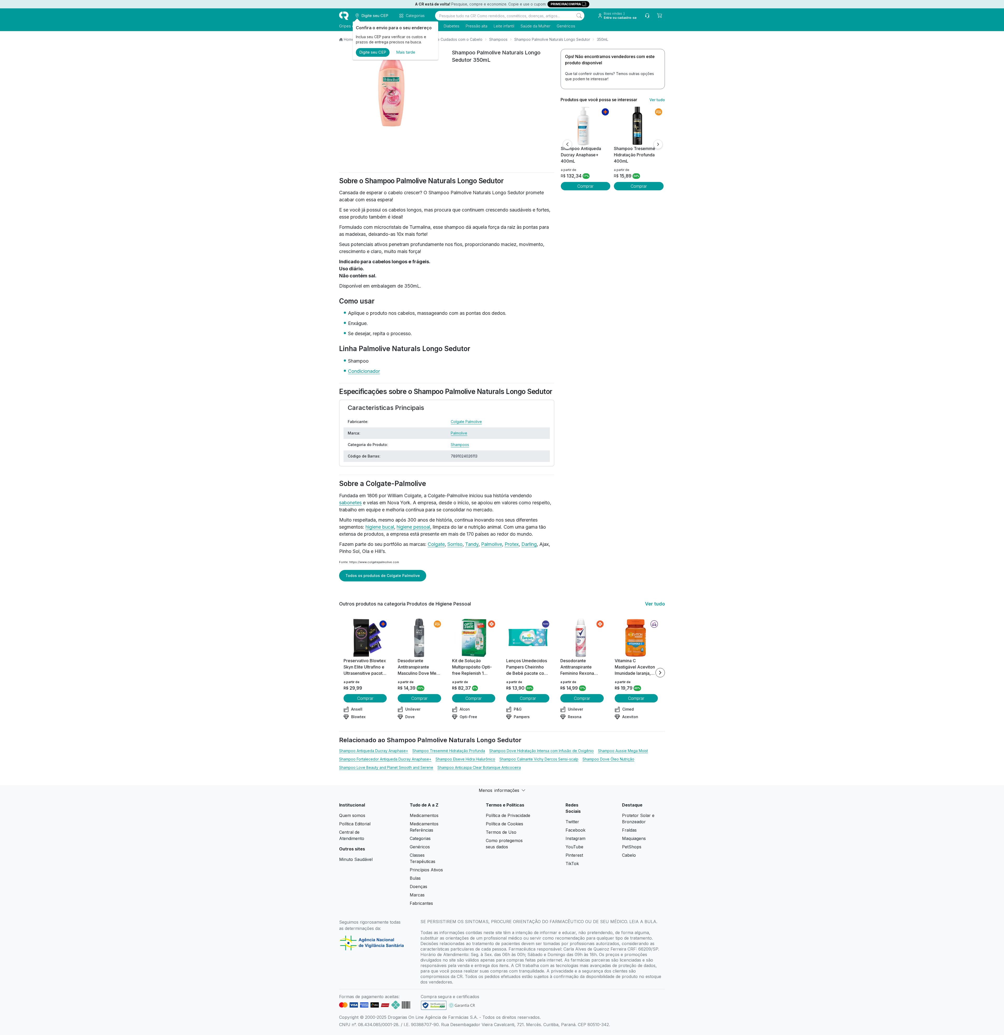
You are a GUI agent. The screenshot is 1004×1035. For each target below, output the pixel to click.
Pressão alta (476, 26)
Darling (529, 544)
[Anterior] (567, 144)
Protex (512, 544)
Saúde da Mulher (535, 26)
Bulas (415, 878)
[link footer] (434, 1005)
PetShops (631, 846)
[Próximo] (658, 144)
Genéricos (566, 26)
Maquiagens (634, 838)
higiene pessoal (413, 527)
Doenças (418, 886)
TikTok (572, 863)
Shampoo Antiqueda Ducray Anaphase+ (373, 750)
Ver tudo (657, 100)
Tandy (471, 544)
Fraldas (629, 830)
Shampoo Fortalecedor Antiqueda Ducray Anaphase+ (385, 759)
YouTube (574, 846)
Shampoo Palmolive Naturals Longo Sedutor (552, 39)
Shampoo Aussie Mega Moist (623, 750)
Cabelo (629, 855)
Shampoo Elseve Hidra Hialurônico (465, 759)
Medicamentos (424, 815)
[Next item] (660, 672)
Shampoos (498, 39)
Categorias (420, 838)
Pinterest (574, 855)
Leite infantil (504, 26)
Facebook (575, 830)
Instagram (575, 838)
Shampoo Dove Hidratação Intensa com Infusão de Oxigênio (541, 750)
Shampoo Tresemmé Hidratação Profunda (448, 750)
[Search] (579, 15)
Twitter (572, 821)
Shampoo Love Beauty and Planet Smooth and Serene (386, 767)
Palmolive (459, 433)
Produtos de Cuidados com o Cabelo (450, 39)
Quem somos (352, 815)
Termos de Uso (501, 832)
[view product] (585, 125)
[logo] (344, 15)
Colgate (436, 544)
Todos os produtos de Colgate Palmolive (382, 575)
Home (349, 39)
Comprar (585, 186)
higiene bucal (380, 527)
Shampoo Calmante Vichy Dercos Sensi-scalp (538, 759)
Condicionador (364, 371)
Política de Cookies (504, 823)
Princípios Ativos (426, 869)
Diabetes (451, 26)
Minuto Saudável (356, 859)
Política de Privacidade (508, 815)
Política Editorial (354, 823)
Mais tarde (405, 52)
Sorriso (455, 544)
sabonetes (350, 502)
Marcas (417, 894)
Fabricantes (421, 903)
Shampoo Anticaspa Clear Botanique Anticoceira (479, 767)
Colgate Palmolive (466, 421)
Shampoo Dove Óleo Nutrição (608, 759)
